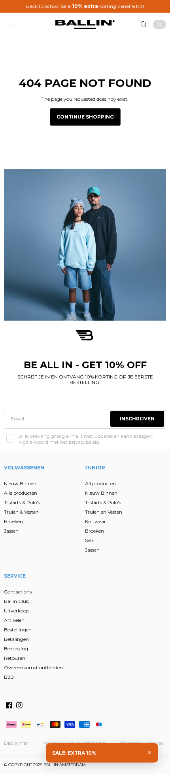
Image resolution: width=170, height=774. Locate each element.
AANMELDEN (44, 409)
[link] (45, 343)
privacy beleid (53, 430)
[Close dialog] (160, 340)
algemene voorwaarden (42, 433)
